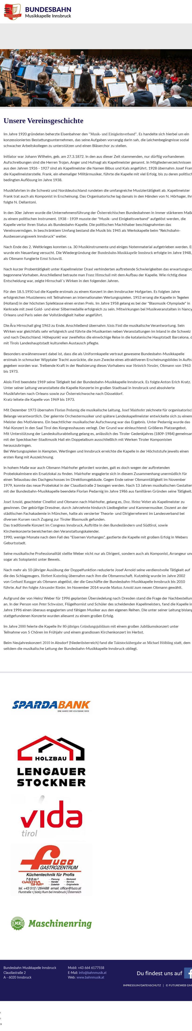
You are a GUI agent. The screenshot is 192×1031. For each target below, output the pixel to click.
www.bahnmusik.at (90, 977)
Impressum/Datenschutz (142, 985)
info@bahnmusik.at (93, 973)
